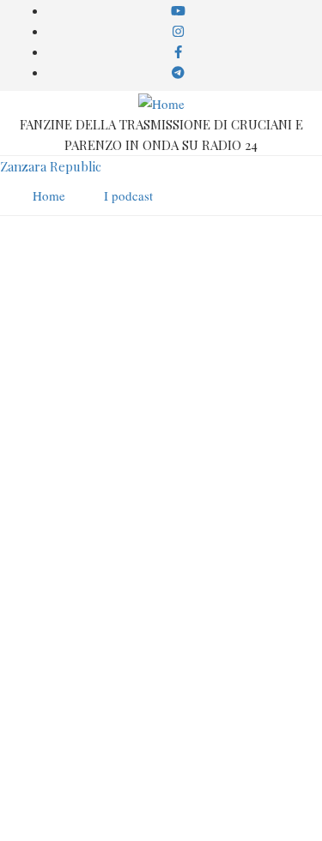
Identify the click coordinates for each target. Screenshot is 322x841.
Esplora (178, 769)
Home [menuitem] (49, 195)
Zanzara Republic (50, 166)
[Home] (161, 101)
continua (36, 715)
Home (178, 748)
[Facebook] (178, 805)
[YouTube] (112, 805)
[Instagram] (146, 805)
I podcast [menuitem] (128, 195)
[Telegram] (210, 805)
